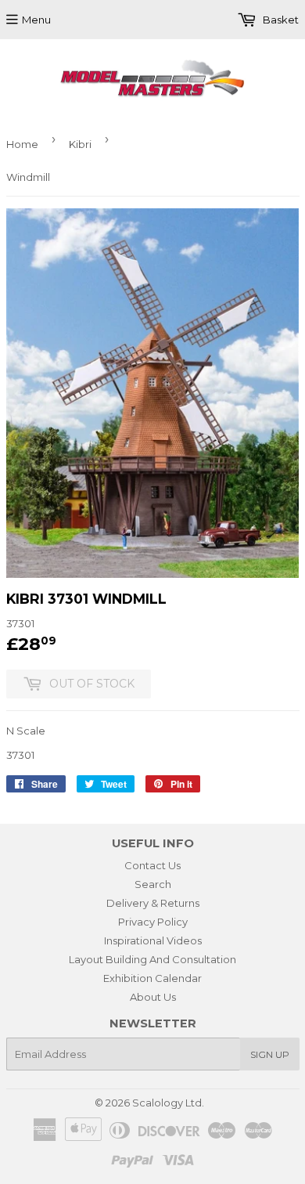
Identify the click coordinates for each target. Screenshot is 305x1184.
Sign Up (269, 1054)
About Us (153, 997)
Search (153, 884)
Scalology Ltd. (168, 1102)
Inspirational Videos (153, 940)
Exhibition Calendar (152, 978)
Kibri (80, 144)
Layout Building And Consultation (152, 959)
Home (22, 144)
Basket (279, 19)
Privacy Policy (153, 921)
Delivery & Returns (152, 903)
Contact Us (152, 865)
